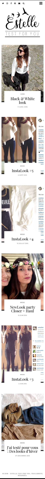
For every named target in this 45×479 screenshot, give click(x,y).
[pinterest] (15, 3)
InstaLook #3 (22, 379)
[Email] (19, 3)
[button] (42, 3)
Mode (22, 166)
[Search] (23, 3)
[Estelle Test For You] (22, 20)
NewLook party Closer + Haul (22, 309)
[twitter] (3, 3)
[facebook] (11, 3)
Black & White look (22, 100)
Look (22, 94)
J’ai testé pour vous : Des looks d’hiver (22, 449)
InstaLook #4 (23, 238)
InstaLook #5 (22, 170)
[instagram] (7, 3)
